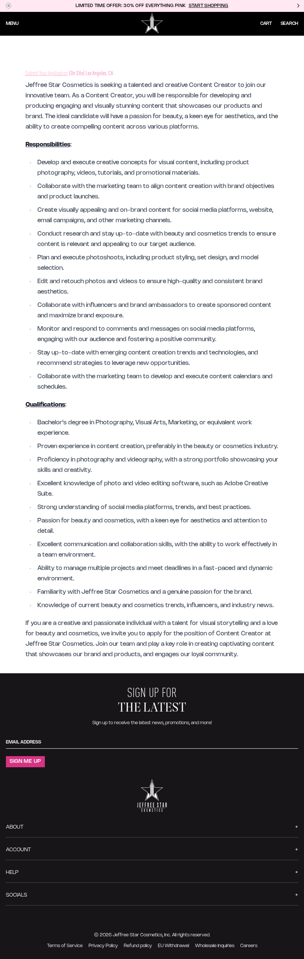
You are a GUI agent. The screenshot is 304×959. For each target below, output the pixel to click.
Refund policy (138, 946)
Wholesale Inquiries (214, 946)
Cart (266, 24)
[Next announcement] (298, 5)
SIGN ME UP (25, 761)
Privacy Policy (103, 946)
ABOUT (14, 827)
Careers (248, 946)
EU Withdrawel (173, 946)
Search (289, 24)
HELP (12, 872)
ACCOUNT (18, 850)
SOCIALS (16, 895)
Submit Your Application (47, 72)
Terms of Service (65, 946)
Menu (12, 24)
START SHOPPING (208, 6)
